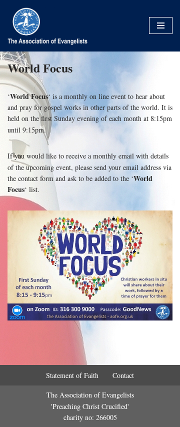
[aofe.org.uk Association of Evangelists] (50, 25)
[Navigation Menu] (160, 25)
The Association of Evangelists (90, 395)
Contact (123, 375)
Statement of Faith (72, 375)
